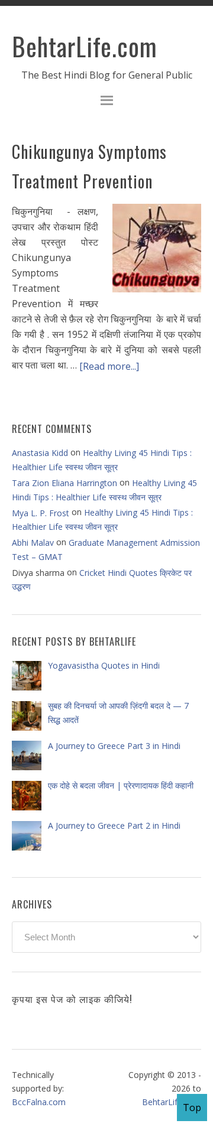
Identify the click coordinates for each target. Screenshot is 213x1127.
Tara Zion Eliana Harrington (64, 482)
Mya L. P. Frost (40, 513)
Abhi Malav (33, 542)
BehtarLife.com (84, 46)
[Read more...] (109, 366)
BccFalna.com (39, 1102)
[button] (106, 102)
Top (192, 1107)
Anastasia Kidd (40, 452)
